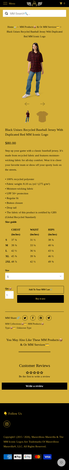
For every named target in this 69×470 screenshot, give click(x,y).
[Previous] (27, 103)
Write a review (34, 386)
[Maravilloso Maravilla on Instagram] (8, 424)
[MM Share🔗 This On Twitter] (24, 318)
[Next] (42, 103)
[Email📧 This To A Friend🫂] (48, 318)
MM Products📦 (36, 323)
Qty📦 (8, 288)
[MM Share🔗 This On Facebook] (32, 318)
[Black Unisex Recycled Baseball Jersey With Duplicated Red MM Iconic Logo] (34, 70)
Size (7, 270)
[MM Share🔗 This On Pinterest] (40, 318)
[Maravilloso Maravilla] (34, 3)
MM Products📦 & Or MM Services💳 (39, 27)
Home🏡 (11, 27)
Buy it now (40, 299)
